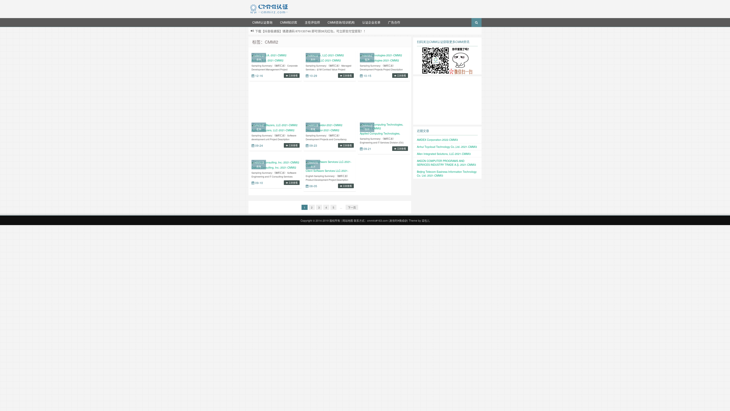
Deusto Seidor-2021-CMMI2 (322, 130)
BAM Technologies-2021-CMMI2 (379, 60)
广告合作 (394, 22)
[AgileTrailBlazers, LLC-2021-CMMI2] (275, 124)
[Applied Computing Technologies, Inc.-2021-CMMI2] (384, 126)
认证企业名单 (371, 22)
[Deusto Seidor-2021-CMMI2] (324, 124)
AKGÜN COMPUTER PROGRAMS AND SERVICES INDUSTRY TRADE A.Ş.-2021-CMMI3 (446, 162)
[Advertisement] (386, 8)
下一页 (352, 207)
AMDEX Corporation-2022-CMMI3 (437, 140)
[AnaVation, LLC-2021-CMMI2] (325, 55)
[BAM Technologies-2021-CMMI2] (381, 55)
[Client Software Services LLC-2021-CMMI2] (330, 163)
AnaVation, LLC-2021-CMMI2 (323, 60)
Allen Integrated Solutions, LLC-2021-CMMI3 (444, 154)
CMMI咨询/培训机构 (341, 22)
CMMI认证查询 (262, 22)
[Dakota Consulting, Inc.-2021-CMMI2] (275, 162)
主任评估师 (312, 22)
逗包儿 (426, 220)
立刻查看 (293, 75)
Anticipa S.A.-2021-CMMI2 (267, 60)
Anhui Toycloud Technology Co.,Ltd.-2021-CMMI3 (447, 147)
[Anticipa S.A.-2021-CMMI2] (269, 55)
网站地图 (347, 220)
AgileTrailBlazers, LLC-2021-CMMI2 (273, 130)
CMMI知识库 (288, 22)
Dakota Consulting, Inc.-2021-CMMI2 (274, 167)
